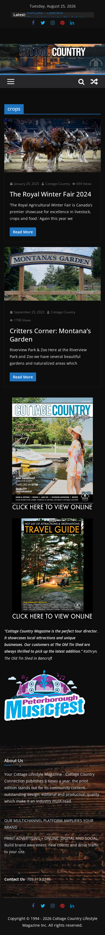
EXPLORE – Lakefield (45, 14)
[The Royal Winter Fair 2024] (52, 145)
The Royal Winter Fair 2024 (50, 193)
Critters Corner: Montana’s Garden (50, 334)
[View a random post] (94, 81)
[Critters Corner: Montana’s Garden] (52, 274)
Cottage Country (58, 183)
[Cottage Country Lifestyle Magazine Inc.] (52, 48)
